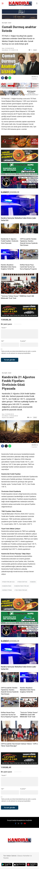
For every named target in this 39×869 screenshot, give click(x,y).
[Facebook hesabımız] (15, 823)
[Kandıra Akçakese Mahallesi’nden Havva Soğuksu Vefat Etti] (10, 255)
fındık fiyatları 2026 (9, 582)
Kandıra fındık (7, 586)
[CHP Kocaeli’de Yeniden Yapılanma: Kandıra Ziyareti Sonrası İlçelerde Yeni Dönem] (29, 230)
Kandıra (33, 582)
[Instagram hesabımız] (21, 823)
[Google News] (34, 79)
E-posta (23, 341)
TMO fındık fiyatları (21, 590)
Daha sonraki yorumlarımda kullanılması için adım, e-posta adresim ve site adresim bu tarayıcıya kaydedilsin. (18, 352)
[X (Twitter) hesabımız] (18, 823)
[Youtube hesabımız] (25, 823)
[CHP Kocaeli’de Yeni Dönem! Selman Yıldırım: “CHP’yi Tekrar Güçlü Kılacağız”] (19, 731)
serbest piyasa (7, 590)
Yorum (3, 327)
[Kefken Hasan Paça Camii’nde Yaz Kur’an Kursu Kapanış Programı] (29, 255)
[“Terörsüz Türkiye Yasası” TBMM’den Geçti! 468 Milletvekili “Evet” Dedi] (19, 283)
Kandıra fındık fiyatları (22, 586)
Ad (2, 341)
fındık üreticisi (22, 582)
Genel (35, 50)
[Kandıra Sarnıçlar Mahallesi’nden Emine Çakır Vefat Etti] (19, 205)
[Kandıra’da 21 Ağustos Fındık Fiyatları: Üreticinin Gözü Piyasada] (10, 230)
